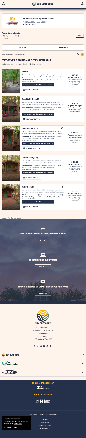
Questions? (43, 334)
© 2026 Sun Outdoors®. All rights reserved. (43, 414)
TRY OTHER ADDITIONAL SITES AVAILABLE (26, 60)
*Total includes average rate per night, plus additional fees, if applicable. (75, 82)
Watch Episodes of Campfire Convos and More (43, 287)
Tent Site (25, 72)
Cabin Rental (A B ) (30, 157)
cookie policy (18, 423)
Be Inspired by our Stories (43, 260)
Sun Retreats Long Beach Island (38, 18)
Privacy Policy (44, 428)
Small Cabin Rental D (30, 99)
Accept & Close (10, 427)
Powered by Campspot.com (11, 218)
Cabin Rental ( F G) (30, 128)
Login (82, 5)
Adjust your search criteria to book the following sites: (21, 64)
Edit (81, 36)
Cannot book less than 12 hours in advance (38, 85)
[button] (43, 240)
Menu (3, 5)
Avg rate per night (75, 77)
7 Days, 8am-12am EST (43, 339)
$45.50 (75, 75)
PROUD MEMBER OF (43, 395)
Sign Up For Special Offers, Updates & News (43, 233)
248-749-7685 (43, 336)
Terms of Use (44, 423)
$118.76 (75, 103)
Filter (24, 47)
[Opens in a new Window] (43, 388)
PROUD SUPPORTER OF (43, 383)
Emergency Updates (45, 425)
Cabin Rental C (28, 187)
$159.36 (74, 133)
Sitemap (45, 420)
